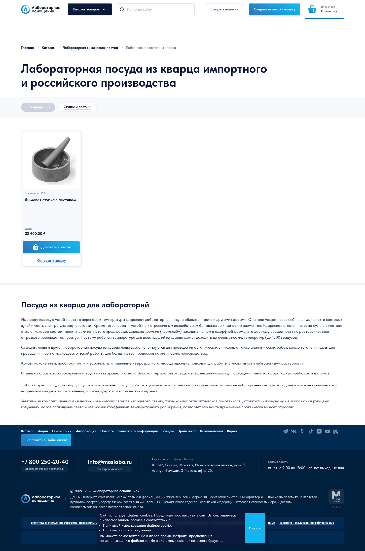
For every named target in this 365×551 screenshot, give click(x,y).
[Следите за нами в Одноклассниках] (302, 431)
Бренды (168, 431)
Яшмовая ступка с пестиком (50, 199)
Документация (211, 431)
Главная (27, 48)
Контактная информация (138, 431)
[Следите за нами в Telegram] (285, 431)
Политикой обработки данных (127, 530)
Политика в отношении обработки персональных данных (70, 522)
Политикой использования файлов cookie (137, 525)
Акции (43, 431)
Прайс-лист (187, 431)
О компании (62, 431)
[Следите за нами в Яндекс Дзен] (319, 431)
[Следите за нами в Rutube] (336, 431)
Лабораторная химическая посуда (90, 48)
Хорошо (255, 528)
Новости (107, 431)
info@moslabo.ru (110, 462)
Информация (85, 431)
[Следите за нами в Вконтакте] (294, 431)
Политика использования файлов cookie (306, 522)
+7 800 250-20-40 (45, 462)
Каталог (48, 48)
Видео (232, 431)
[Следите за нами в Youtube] (327, 431)
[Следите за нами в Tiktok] (311, 431)
